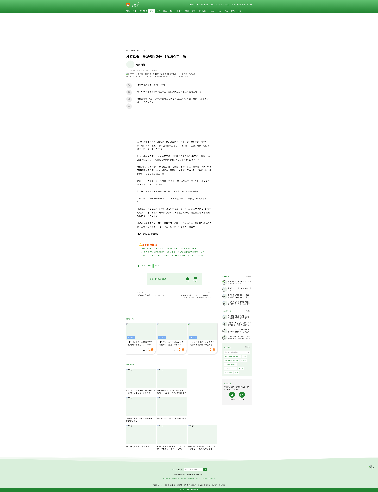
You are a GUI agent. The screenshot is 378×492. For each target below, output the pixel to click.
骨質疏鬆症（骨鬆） (232, 360)
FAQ (162, 485)
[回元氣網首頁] (135, 4)
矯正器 (157, 266)
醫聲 (194, 11)
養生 (134, 11)
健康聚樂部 (175, 478)
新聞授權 (172, 485)
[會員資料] (248, 5)
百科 (158, 11)
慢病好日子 (203, 11)
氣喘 (236, 372)
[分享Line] (128, 92)
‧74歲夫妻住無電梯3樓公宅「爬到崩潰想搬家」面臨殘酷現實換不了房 (172, 251)
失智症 (243, 360)
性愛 (219, 11)
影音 (165, 11)
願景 (234, 5)
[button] (251, 11)
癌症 (213, 11)
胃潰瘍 (241, 368)
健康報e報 (178, 470)
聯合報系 (201, 485)
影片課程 (131, 337)
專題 (233, 11)
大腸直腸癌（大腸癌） (232, 357)
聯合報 (193, 5)
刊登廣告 (156, 485)
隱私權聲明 (192, 485)
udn (127, 50)
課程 (172, 11)
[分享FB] (128, 85)
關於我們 (214, 485)
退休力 (179, 11)
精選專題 (183, 478)
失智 (187, 11)
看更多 (248, 276)
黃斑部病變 (228, 372)
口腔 (149, 266)
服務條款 (180, 485)
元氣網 (133, 50)
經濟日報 (202, 5)
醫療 (152, 11)
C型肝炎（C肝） (230, 368)
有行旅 (227, 5)
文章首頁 (204, 478)
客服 (166, 485)
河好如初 (211, 5)
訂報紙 (208, 485)
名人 (226, 11)
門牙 (143, 266)
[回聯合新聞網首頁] (128, 5)
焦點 (128, 11)
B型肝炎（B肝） (230, 364)
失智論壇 (143, 11)
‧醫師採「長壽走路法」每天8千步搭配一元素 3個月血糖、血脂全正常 (171, 255)
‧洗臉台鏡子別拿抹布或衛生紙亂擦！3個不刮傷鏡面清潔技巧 (167, 248)
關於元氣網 (166, 478)
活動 (239, 11)
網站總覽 (222, 485)
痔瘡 (244, 357)
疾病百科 (191, 478)
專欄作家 (212, 478)
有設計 (219, 5)
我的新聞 (241, 5)
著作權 (186, 485)
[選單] (251, 5)
